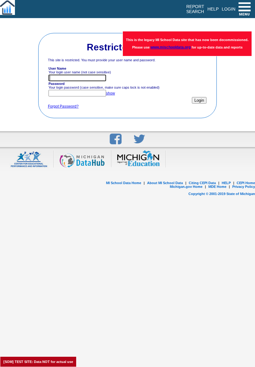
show (110, 93)
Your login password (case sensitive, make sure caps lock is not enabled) (104, 85)
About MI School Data (165, 183)
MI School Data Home (123, 183)
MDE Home (217, 186)
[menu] (245, 9)
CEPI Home (246, 183)
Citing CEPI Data (202, 183)
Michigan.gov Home (186, 186)
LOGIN (228, 9)
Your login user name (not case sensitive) (80, 70)
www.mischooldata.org (171, 47)
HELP (226, 183)
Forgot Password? (63, 106)
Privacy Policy (243, 186)
